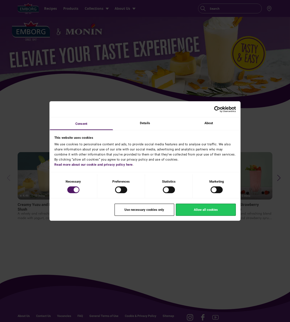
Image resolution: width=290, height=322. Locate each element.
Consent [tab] (81, 124)
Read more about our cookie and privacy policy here (93, 165)
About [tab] (208, 123)
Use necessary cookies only (144, 210)
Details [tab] (145, 123)
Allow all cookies (206, 210)
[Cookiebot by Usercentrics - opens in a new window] (217, 109)
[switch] (121, 189)
